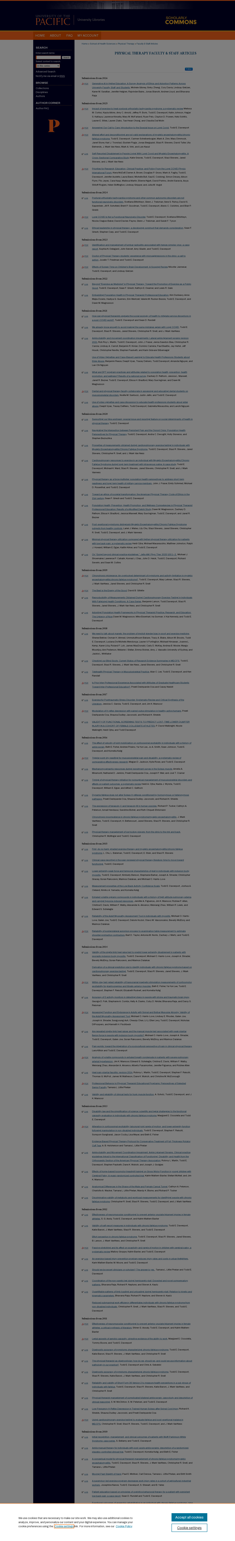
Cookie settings (64, 1526)
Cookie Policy (124, 1526)
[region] (117, 1522)
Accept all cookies (189, 1517)
